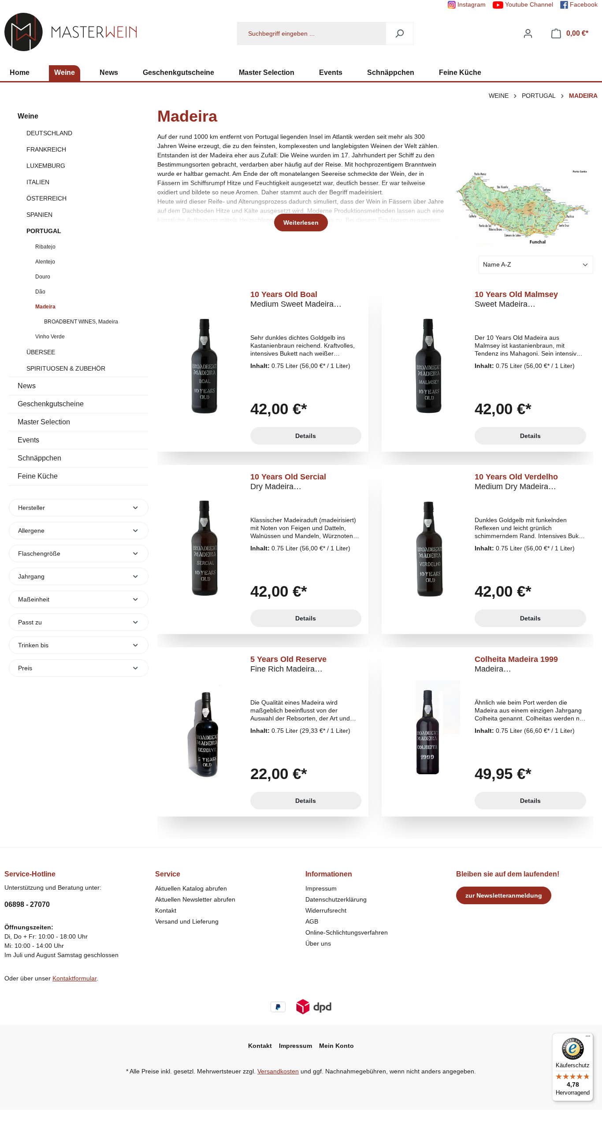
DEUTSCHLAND (49, 133)
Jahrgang (31, 576)
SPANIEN (39, 214)
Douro (42, 277)
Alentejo (45, 262)
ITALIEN (37, 182)
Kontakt (165, 910)
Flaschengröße (39, 553)
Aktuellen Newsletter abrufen (195, 899)
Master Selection (44, 422)
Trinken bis (33, 645)
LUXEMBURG (45, 165)
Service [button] (167, 874)
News (27, 386)
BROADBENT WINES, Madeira (81, 322)
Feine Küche (38, 476)
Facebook (583, 4)
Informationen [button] (328, 874)
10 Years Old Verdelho (516, 481)
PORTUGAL (43, 230)
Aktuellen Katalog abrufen (191, 888)
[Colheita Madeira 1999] (428, 732)
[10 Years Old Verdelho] (428, 549)
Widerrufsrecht (325, 910)
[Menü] (588, 1038)
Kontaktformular (74, 978)
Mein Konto (336, 1045)
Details (305, 435)
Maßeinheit (33, 599)
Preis (25, 668)
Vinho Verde (50, 337)
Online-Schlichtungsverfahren (346, 932)
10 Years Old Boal (292, 299)
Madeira (45, 307)
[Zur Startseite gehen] (70, 32)
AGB (311, 921)
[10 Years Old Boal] (204, 367)
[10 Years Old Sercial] (204, 549)
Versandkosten (278, 1071)
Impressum (321, 888)
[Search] (399, 33)
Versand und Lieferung (187, 921)
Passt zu (30, 622)
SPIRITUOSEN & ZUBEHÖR (65, 368)
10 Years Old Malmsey (516, 299)
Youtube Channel (528, 4)
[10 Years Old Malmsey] (428, 367)
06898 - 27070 (27, 904)
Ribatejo (45, 247)
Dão (40, 292)
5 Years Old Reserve (288, 664)
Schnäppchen (39, 458)
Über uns (318, 943)
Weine (28, 116)
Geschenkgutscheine (51, 404)
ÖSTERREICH (46, 198)
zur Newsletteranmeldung (503, 895)
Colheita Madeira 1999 (516, 664)
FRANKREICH (46, 149)
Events (28, 440)
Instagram (471, 4)
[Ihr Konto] (528, 33)
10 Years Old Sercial (288, 481)
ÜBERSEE (40, 352)
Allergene (31, 530)
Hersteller (31, 507)
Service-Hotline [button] (30, 874)
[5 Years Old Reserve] (204, 732)
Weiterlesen (301, 222)
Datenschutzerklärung (336, 899)
